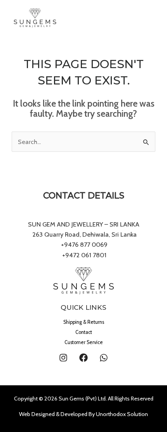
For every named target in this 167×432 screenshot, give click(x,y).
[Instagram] (63, 357)
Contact (83, 332)
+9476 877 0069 (83, 244)
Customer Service (83, 342)
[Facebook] (83, 357)
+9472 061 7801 (84, 255)
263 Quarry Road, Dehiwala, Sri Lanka (84, 234)
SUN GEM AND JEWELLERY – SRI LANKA (83, 224)
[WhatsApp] (103, 357)
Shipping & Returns (83, 322)
